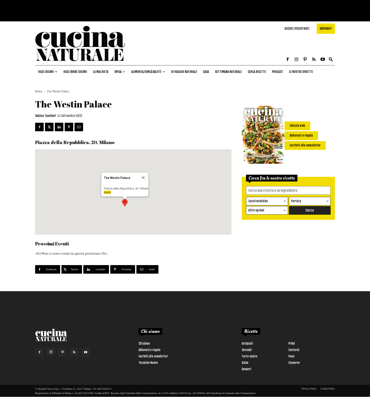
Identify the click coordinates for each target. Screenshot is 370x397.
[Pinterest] (305, 60)
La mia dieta (100, 72)
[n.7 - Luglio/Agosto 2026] (263, 135)
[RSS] (314, 60)
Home (38, 91)
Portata (296, 201)
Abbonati (326, 29)
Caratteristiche (258, 201)
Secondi (246, 350)
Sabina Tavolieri (45, 116)
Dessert (246, 369)
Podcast (277, 72)
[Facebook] (287, 60)
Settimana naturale (228, 72)
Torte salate (249, 356)
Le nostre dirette (301, 72)
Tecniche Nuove (148, 363)
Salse (245, 363)
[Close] (143, 178)
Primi (291, 343)
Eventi (107, 192)
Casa (206, 72)
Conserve (294, 363)
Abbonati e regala (149, 350)
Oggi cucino (46, 72)
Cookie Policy (328, 388)
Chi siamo (144, 343)
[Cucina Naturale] (80, 63)
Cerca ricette (257, 72)
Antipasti (247, 343)
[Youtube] (323, 60)
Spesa (118, 72)
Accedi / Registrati (297, 29)
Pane (291, 356)
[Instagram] (296, 60)
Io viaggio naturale (184, 72)
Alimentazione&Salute (146, 72)
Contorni (293, 350)
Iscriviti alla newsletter (153, 356)
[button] (331, 60)
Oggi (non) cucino (75, 72)
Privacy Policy (309, 388)
